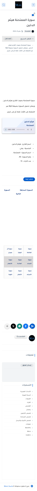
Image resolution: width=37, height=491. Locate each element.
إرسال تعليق (27, 365)
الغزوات (28, 399)
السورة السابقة (26, 190)
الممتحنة (30, 126)
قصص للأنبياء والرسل (23, 420)
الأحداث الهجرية (25, 391)
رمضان (28, 410)
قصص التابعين (26, 413)
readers (28, 435)
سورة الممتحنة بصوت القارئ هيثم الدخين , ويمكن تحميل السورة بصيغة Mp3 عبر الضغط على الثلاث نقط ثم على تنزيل (19, 48)
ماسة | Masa (8, 486)
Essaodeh (28, 31)
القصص (28, 406)
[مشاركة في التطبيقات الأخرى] (7, 326)
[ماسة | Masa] (18, 4)
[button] (25, 326)
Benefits (28, 428)
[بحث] (3, 4)
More (29, 431)
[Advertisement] (18, 78)
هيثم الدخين (29, 122)
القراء (29, 402)
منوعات (28, 424)
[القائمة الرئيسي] (33, 4)
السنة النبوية (26, 395)
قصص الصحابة (25, 417)
